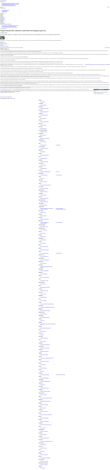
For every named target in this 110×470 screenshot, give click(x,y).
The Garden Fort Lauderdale (44, 148)
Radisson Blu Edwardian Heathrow (45, 310)
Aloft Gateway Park (43, 331)
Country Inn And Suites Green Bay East (45, 424)
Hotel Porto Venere (43, 212)
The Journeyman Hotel (43, 223)
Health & (5, 10)
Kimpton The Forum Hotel (44, 431)
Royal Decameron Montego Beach (45, 317)
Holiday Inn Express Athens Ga (44, 361)
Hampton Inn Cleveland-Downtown (45, 344)
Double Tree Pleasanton (43, 181)
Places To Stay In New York (44, 461)
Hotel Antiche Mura (43, 243)
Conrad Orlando (42, 101)
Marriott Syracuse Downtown (44, 198)
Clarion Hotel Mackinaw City (44, 256)
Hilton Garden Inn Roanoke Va (44, 421)
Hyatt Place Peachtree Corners (44, 121)
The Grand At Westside (43, 394)
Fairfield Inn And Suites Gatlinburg (45, 391)
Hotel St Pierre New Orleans (44, 188)
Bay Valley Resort (42, 233)
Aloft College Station (43, 141)
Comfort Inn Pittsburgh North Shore (45, 401)
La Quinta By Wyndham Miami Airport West (46, 441)
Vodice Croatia (42, 451)
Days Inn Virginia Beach (59, 208)
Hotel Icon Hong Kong (43, 263)
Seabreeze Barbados (43, 444)
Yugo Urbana (42, 371)
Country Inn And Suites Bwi (44, 161)
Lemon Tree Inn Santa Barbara (44, 259)
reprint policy (18, 91)
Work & (4, 11)
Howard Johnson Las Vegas (44, 290)
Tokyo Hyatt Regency (43, 300)
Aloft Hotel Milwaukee (59, 222)
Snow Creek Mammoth (43, 229)
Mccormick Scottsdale (43, 434)
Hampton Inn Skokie (43, 118)
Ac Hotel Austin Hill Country (44, 253)
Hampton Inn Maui (43, 236)
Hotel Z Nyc (58, 171)
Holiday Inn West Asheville (44, 354)
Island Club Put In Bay (43, 128)
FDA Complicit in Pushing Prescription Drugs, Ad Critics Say (10, 3)
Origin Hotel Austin (59, 253)
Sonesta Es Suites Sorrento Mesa (60, 374)
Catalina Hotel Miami (43, 239)
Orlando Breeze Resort (43, 168)
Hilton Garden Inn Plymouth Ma (44, 138)
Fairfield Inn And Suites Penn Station (45, 171)
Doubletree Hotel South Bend (44, 270)
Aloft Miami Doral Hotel (43, 158)
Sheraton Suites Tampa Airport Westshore (46, 414)
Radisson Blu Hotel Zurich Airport (45, 287)
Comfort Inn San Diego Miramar (44, 374)
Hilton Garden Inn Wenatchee (44, 351)
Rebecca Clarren (2, 96)
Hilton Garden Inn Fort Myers (44, 111)
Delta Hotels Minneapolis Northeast (45, 381)
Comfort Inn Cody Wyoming (44, 280)
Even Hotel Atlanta (43, 364)
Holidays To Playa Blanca (43, 464)
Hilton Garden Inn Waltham (44, 404)
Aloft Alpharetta (42, 151)
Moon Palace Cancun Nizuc (44, 226)
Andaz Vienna (42, 178)
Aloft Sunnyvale (42, 384)
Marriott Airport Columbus (44, 411)
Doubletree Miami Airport (43, 191)
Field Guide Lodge (43, 341)
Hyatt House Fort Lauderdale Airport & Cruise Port (47, 307)
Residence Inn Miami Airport (44, 246)
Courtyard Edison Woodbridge (44, 249)
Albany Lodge (42, 320)
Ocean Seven (42, 334)
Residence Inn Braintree (43, 215)
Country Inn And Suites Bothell (44, 277)
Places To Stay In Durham (44, 454)
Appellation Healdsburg (43, 297)
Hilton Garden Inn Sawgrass (44, 201)
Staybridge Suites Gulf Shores (44, 108)
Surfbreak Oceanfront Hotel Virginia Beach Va (46, 208)
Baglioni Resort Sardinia (43, 131)
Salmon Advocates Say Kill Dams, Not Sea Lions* (9, 5)
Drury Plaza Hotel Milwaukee (44, 222)
